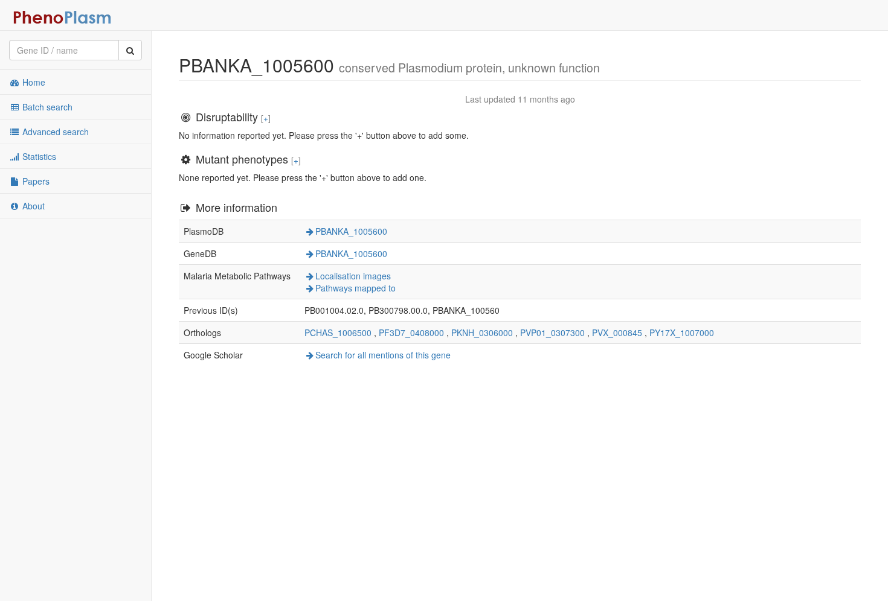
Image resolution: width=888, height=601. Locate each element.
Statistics (38, 156)
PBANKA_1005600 (351, 231)
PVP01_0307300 (552, 332)
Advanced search (54, 132)
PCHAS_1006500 (338, 332)
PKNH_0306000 (482, 332)
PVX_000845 (617, 332)
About (32, 206)
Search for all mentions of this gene (383, 355)
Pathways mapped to (355, 288)
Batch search (46, 107)
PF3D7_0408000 (411, 332)
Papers (35, 181)
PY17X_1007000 (681, 332)
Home (32, 82)
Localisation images (353, 276)
